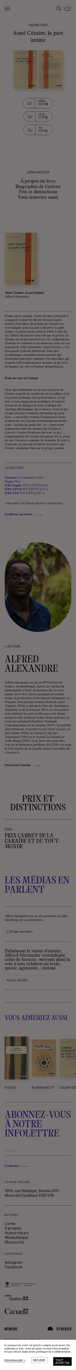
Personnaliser (15, 1360)
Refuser (39, 1360)
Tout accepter (62, 1361)
